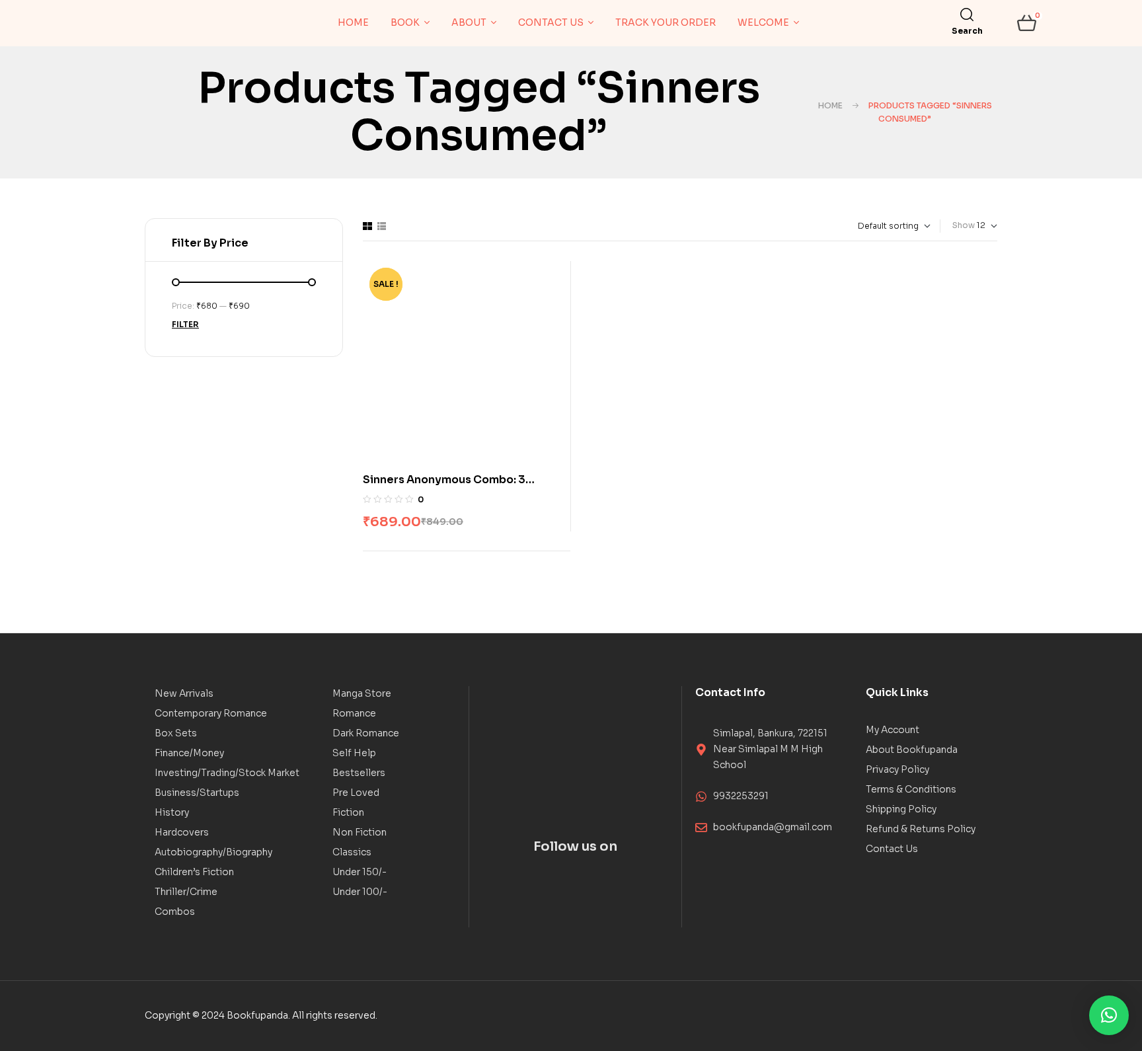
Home (830, 105)
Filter (185, 324)
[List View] (382, 226)
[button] (1109, 1015)
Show (963, 225)
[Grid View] (367, 226)
